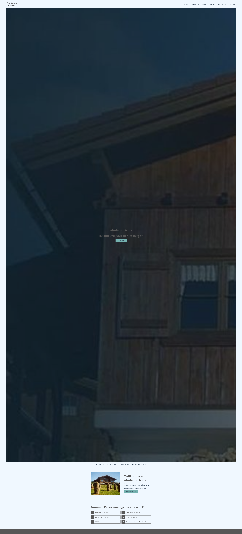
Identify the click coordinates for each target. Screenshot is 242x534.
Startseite (184, 4)
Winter (212, 4)
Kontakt (232, 4)
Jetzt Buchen (222, 4)
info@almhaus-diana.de (140, 464)
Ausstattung (195, 4)
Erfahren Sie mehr (131, 491)
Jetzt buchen (121, 240)
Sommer (204, 4)
